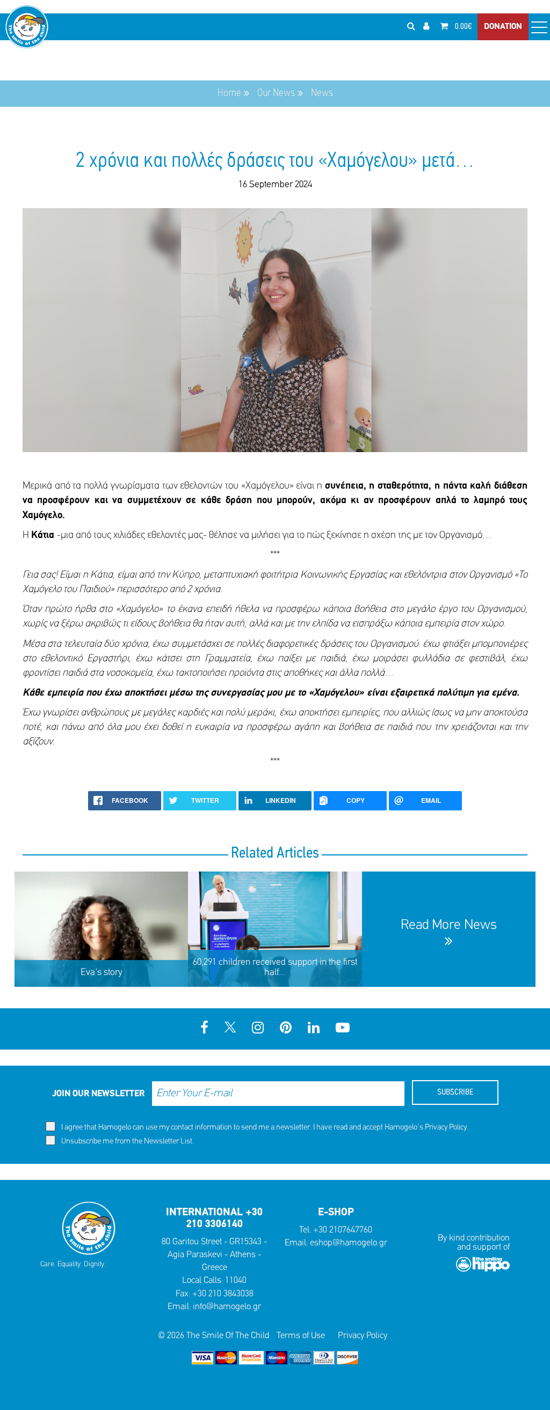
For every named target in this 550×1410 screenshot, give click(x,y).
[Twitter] (230, 1029)
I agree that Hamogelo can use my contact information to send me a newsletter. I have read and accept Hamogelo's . (264, 1128)
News (322, 93)
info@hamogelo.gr (227, 1306)
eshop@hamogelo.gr (348, 1242)
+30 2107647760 (342, 1230)
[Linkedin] (314, 1029)
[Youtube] (343, 1029)
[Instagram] (258, 1029)
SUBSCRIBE (455, 1092)
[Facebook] (204, 1029)
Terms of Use (301, 1335)
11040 (236, 1280)
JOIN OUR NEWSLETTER (98, 1093)
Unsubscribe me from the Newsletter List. (127, 1142)
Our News (276, 93)
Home (229, 93)
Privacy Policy (446, 1128)
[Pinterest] (286, 1029)
